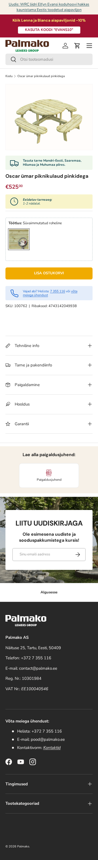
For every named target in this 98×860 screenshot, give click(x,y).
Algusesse (49, 592)
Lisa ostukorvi (49, 273)
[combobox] (49, 59)
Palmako (23, 846)
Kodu (9, 76)
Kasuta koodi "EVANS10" (49, 29)
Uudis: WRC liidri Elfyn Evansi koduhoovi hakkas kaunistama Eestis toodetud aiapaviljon (49, 7)
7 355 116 (57, 291)
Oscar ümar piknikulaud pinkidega (41, 76)
